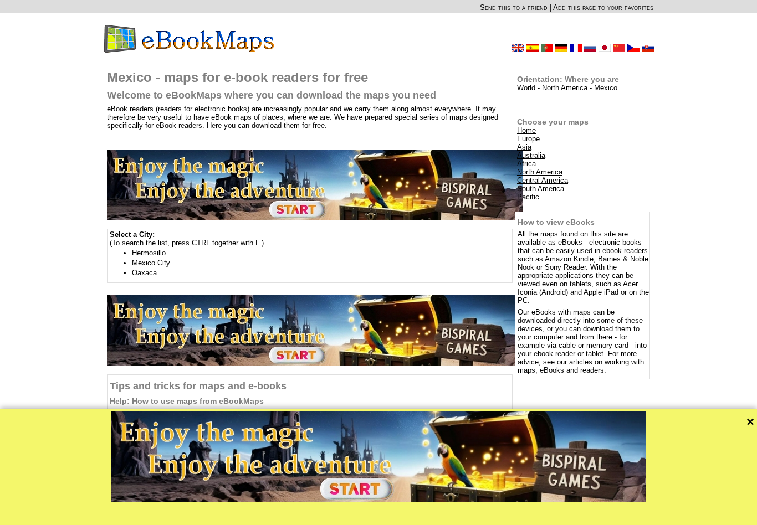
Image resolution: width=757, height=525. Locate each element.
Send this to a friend (514, 7)
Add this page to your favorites (603, 7)
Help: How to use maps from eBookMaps (187, 401)
